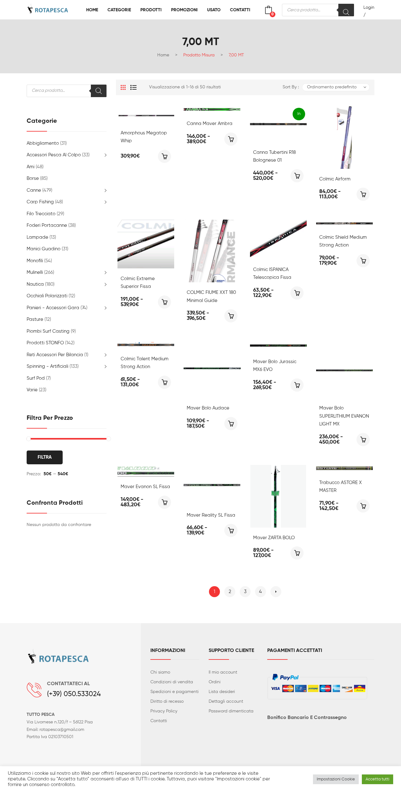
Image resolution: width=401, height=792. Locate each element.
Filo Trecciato (41, 213)
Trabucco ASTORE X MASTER (340, 486)
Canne (34, 190)
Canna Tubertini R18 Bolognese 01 (274, 156)
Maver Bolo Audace (208, 408)
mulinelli (35, 272)
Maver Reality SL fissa (211, 515)
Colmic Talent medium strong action (145, 363)
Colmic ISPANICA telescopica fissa (272, 273)
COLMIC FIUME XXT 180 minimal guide (211, 296)
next (275, 591)
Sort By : (291, 87)
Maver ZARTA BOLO (274, 537)
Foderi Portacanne (47, 225)
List (133, 87)
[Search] (346, 10)
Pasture (35, 319)
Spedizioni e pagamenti (174, 692)
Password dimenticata (231, 711)
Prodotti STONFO (45, 343)
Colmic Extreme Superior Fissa (138, 282)
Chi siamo (160, 672)
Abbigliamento (43, 143)
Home (163, 55)
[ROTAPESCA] (52, 10)
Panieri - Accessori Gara (53, 307)
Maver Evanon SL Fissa (145, 486)
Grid (123, 87)
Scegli (164, 156)
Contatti (158, 721)
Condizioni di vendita (171, 682)
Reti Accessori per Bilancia (55, 354)
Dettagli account (226, 701)
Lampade (37, 237)
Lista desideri (222, 692)
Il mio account (223, 672)
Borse (33, 178)
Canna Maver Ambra (209, 123)
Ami (30, 166)
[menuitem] (92, 10)
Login (368, 7)
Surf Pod (36, 378)
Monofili (35, 260)
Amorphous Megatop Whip (144, 137)
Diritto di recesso (167, 701)
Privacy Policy (163, 711)
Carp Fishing (40, 202)
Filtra (45, 457)
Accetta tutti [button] (377, 779)
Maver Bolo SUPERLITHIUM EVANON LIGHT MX (344, 416)
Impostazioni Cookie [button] (336, 779)
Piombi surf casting (48, 331)
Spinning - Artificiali (47, 366)
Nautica (35, 284)
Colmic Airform (335, 179)
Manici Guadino (43, 249)
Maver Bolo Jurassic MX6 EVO (274, 365)
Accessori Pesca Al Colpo (54, 155)
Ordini (215, 682)
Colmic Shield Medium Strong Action (343, 241)
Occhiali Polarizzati (47, 296)
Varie (32, 390)
